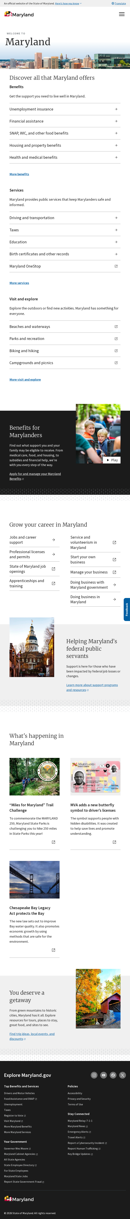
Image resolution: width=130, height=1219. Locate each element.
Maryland (76, 1126)
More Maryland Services (17, 1132)
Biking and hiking (24, 350)
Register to (13, 1115)
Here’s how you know (67, 3)
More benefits (19, 174)
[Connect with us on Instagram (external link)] (94, 1075)
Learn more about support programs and (92, 687)
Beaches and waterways (29, 326)
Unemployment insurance (31, 109)
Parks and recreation (26, 338)
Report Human (83, 1148)
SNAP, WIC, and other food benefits (38, 133)
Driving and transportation (31, 217)
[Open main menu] (122, 14)
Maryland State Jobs (16, 1176)
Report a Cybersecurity (86, 1143)
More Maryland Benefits (18, 1126)
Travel (75, 1137)
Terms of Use (75, 1104)
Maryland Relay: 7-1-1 (80, 1120)
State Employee (19, 1165)
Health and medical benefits (33, 157)
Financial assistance (26, 121)
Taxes (14, 229)
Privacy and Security (79, 1098)
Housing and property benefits (35, 145)
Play (114, 460)
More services (19, 283)
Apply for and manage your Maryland (35, 476)
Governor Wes (16, 1148)
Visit (12, 1121)
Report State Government (22, 1181)
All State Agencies (14, 1159)
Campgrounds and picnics (31, 362)
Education (18, 241)
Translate (120, 3)
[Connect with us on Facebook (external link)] (113, 1075)
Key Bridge (79, 1154)
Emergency (78, 1131)
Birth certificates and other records (39, 253)
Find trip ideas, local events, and (32, 1036)
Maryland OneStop (25, 266)
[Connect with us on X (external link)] (122, 1075)
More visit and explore (25, 380)
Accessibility (75, 1093)
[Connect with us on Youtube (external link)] (103, 1075)
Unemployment (13, 1104)
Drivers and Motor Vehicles (19, 1093)
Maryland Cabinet (19, 1154)
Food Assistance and (19, 1098)
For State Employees (16, 1170)
